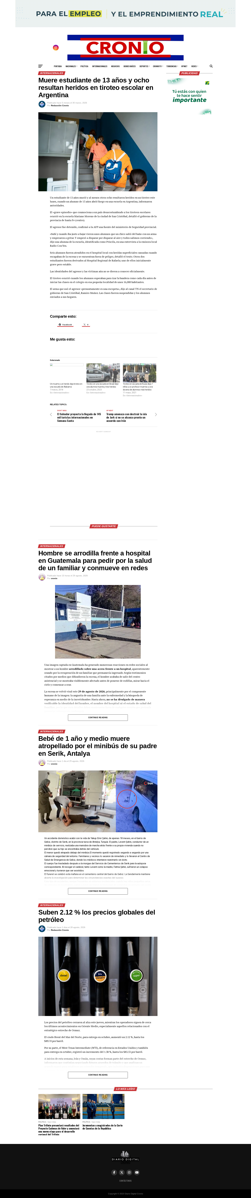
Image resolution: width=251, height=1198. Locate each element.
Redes (194, 66)
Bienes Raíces (130, 66)
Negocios (115, 66)
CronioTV (157, 66)
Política (84, 66)
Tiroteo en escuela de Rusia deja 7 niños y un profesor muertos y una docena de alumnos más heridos (138, 387)
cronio (54, 578)
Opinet (184, 66)
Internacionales (99, 66)
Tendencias (171, 66)
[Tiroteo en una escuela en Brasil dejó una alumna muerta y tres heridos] (103, 372)
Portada (58, 66)
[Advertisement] (104, 476)
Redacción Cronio (60, 105)
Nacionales (71, 66)
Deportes (144, 66)
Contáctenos (125, 1180)
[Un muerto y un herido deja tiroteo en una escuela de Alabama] (67, 372)
